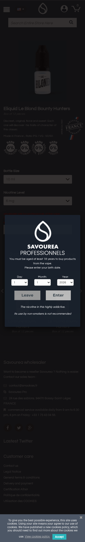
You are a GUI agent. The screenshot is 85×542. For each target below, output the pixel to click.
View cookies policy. (37, 536)
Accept (59, 536)
